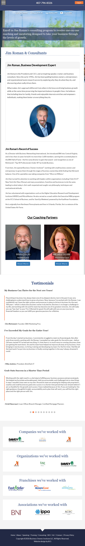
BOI (49, 535)
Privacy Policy (69, 535)
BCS (49, 541)
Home (13, 535)
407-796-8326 (44, 2)
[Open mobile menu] (3, 2)
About (19, 535)
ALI (53, 535)
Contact (59, 535)
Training (34, 535)
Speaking (26, 535)
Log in (79, 3)
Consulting (42, 535)
